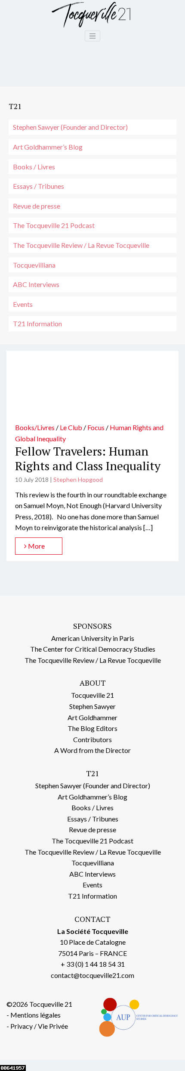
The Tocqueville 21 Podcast (54, 225)
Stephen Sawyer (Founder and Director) (70, 127)
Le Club (71, 427)
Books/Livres (35, 427)
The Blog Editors (92, 728)
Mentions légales (35, 1015)
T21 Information (37, 323)
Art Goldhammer (92, 717)
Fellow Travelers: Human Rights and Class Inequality (87, 458)
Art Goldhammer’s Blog (48, 147)
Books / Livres (34, 166)
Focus (96, 427)
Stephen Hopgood (78, 479)
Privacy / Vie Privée (39, 1026)
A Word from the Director (92, 750)
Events (23, 304)
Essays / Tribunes (38, 186)
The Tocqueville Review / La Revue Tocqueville (81, 245)
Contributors (92, 739)
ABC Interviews (36, 284)
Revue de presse (36, 206)
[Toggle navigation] (92, 36)
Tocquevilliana (34, 265)
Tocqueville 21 (92, 695)
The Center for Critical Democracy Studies (92, 649)
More (36, 546)
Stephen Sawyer (92, 706)
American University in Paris (92, 638)
